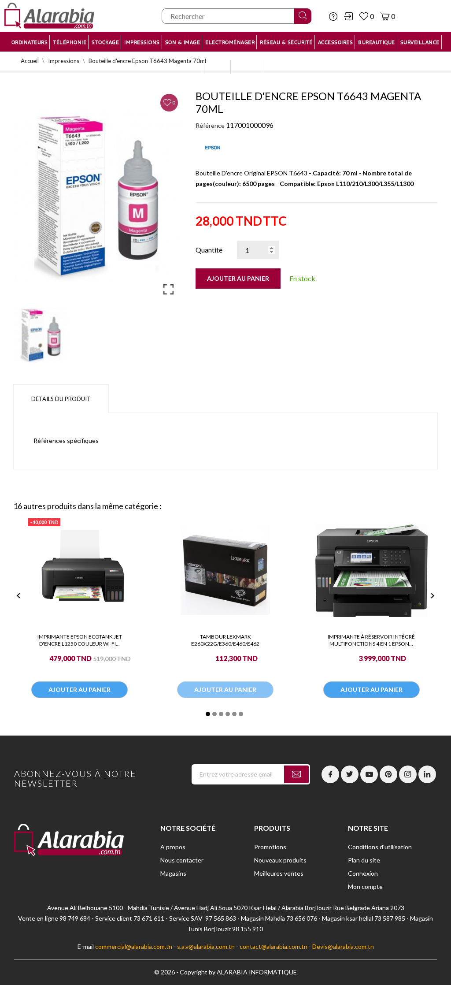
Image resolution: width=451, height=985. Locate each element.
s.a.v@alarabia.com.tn (206, 946)
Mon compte (365, 886)
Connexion (363, 873)
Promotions (270, 847)
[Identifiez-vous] (348, 16)
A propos (172, 847)
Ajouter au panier (238, 278)
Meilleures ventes (278, 873)
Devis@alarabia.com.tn (343, 946)
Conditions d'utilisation (380, 847)
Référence (210, 125)
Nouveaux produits (280, 860)
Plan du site (364, 860)
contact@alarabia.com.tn (273, 946)
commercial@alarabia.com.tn (133, 946)
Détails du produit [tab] (61, 398)
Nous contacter (181, 860)
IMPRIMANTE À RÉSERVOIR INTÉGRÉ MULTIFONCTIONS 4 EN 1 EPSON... (371, 640)
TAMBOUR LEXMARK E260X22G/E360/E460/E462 (225, 640)
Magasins (173, 873)
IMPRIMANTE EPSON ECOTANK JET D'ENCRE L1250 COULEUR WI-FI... (79, 640)
